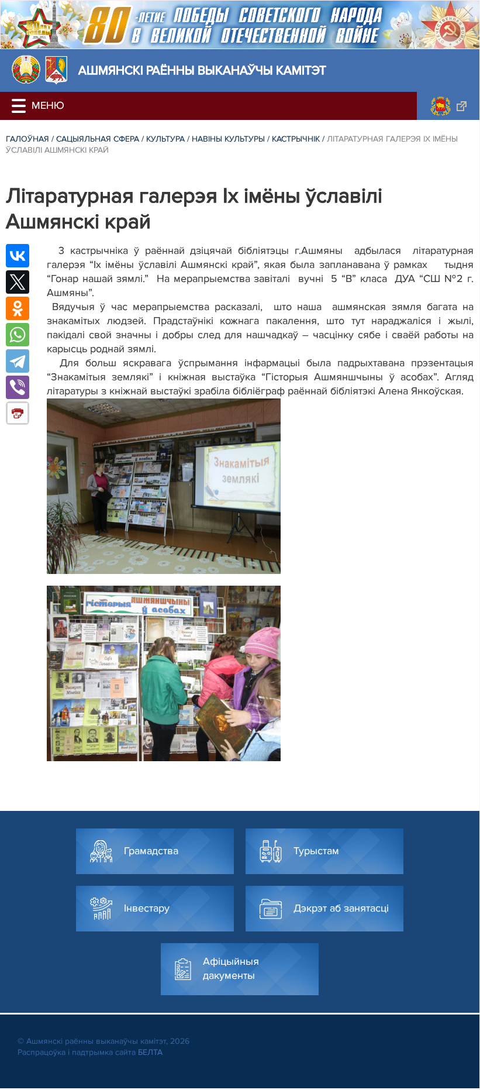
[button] (20, 106)
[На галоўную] (26, 69)
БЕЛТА (150, 1052)
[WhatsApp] (17, 334)
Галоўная (27, 139)
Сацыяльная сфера (97, 139)
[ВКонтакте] (17, 255)
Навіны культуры (228, 139)
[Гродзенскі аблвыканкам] (448, 106)
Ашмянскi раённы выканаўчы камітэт (202, 70)
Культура (165, 139)
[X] (17, 282)
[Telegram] (17, 361)
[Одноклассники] (17, 308)
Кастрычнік (296, 139)
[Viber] (17, 387)
